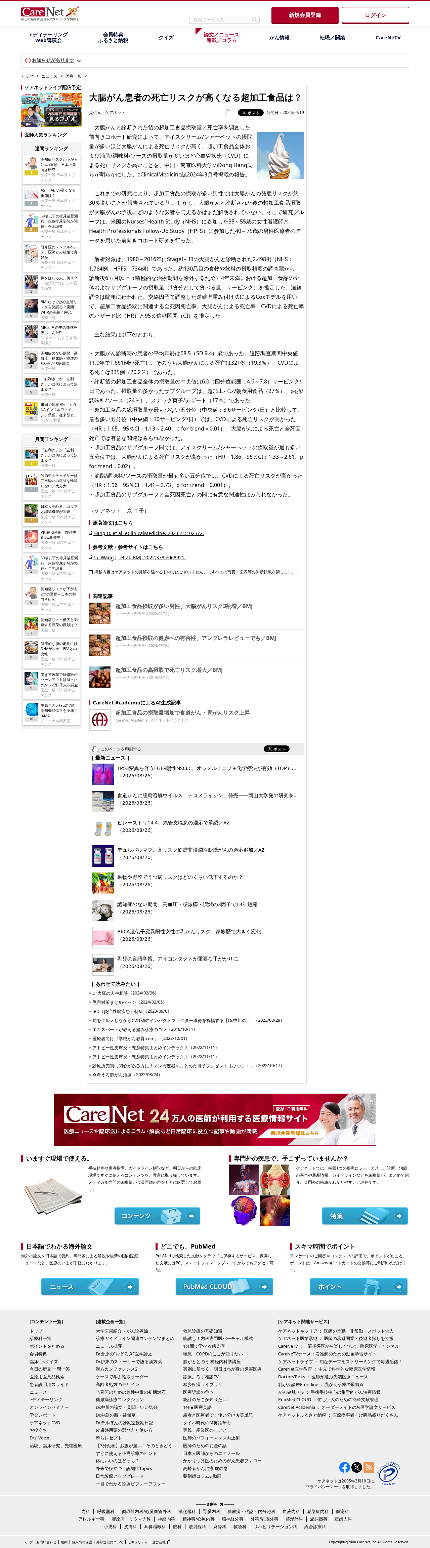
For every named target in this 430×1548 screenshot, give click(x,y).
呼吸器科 (106, 1511)
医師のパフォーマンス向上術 (211, 1438)
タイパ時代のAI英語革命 (207, 1423)
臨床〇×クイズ (44, 1361)
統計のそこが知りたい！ (207, 1399)
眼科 (177, 1526)
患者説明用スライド (49, 1384)
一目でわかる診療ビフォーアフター (131, 1484)
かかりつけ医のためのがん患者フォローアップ (225, 1461)
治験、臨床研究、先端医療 (56, 1445)
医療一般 (74, 76)
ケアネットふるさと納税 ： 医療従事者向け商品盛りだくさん (338, 1415)
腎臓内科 (211, 1511)
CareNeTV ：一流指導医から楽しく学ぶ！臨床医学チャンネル (338, 1346)
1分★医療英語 (197, 1407)
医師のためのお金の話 (205, 1445)
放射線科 (197, 1526)
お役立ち (38, 1430)
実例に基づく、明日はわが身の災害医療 (222, 1369)
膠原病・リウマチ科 (131, 1519)
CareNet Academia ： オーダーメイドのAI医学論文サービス (336, 1407)
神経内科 (166, 1519)
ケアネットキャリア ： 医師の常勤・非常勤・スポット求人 (336, 1331)
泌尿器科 (319, 1519)
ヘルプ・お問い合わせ (39, 1542)
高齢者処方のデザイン (117, 1384)
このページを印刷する (121, 749)
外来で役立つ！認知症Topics (124, 1468)
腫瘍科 (342, 1511)
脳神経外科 (233, 1519)
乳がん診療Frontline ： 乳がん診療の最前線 (321, 1384)
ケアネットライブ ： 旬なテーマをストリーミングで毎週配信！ (340, 1361)
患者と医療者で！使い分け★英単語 (218, 1415)
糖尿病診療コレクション (120, 1399)
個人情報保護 (82, 1542)
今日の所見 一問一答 (50, 1369)
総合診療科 (315, 1526)
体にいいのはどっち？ (117, 1461)
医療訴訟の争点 (198, 1392)
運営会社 (159, 1542)
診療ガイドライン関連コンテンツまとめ (135, 1338)
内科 (85, 1511)
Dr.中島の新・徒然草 (116, 1415)
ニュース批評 (109, 1346)
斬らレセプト (109, 1438)
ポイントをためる (47, 1346)
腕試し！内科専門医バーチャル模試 (218, 1338)
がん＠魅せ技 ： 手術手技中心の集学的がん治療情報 (329, 1392)
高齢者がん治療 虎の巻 (205, 1468)
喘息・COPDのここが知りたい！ (215, 1354)
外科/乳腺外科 (264, 1519)
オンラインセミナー (49, 1407)
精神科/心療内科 (198, 1519)
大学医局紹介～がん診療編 (122, 1331)
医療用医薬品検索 (47, 1377)
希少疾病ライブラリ (202, 1384)
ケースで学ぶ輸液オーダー (122, 1377)
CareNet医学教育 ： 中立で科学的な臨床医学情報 (326, 1369)
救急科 (240, 1526)
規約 (64, 1542)
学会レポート (43, 1415)
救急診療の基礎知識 (202, 1331)
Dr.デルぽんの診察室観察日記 (124, 1423)
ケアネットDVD (45, 1423)
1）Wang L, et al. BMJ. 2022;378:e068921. (139, 557)
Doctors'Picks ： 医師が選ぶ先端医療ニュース (323, 1377)
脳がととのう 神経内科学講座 (212, 1361)
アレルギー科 (91, 1519)
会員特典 (38, 1354)
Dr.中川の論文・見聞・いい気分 (127, 1407)
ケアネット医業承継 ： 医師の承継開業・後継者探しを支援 (336, 1338)
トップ (27, 76)
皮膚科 (130, 1526)
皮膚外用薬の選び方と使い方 (124, 1430)
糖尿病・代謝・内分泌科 (251, 1511)
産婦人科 (343, 1519)
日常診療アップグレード (120, 1476)
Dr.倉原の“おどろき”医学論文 (124, 1354)
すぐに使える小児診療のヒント (126, 1453)
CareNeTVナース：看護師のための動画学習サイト (327, 1354)
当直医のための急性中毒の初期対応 (131, 1392)
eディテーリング (46, 1399)
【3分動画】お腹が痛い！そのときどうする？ (138, 1445)
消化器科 (187, 1511)
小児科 (110, 1526)
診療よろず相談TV (201, 1377)
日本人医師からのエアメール (211, 1453)
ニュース (49, 76)
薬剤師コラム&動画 (202, 1476)
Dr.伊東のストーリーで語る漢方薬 (129, 1361)
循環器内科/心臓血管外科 (146, 1511)
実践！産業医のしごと (205, 1430)
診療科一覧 (40, 1338)
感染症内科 (318, 1511)
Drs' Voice (39, 1438)
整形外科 (294, 1519)
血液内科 (291, 1511)
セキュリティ (138, 1542)
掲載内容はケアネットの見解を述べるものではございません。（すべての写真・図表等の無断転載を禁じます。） (197, 571)
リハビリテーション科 (275, 1526)
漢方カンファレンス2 (116, 1369)
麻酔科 (219, 1526)
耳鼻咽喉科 (155, 1526)
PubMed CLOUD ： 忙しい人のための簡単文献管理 (328, 1399)
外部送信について (109, 1542)
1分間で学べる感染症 (204, 1346)
